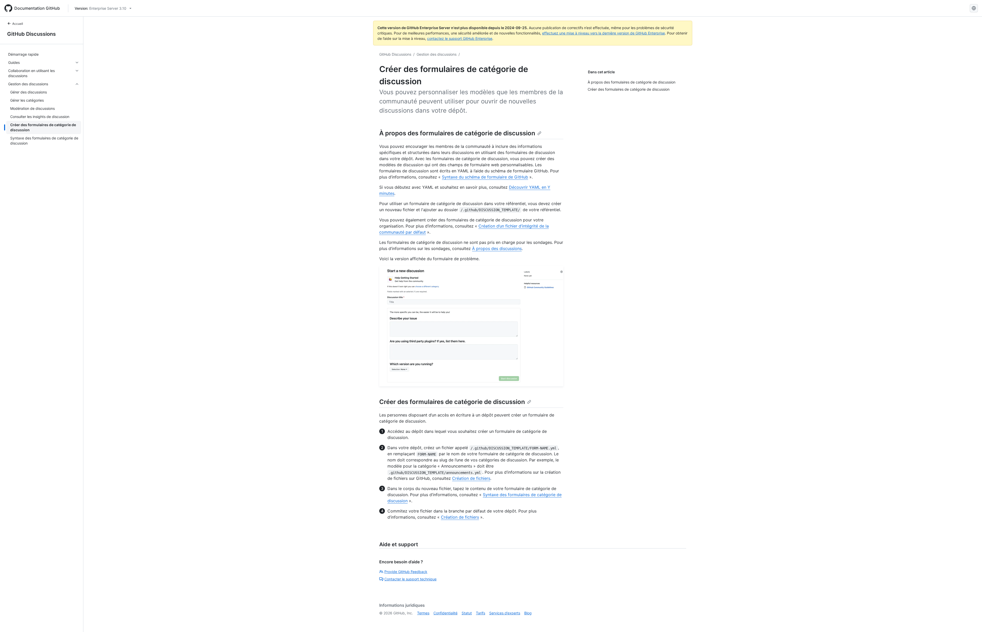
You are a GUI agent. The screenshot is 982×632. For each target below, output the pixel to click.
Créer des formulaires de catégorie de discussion (452, 402)
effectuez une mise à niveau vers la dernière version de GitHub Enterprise (603, 33)
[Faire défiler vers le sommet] (971, 621)
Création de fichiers (471, 478)
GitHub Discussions (31, 34)
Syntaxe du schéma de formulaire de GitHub (485, 177)
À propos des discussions (497, 248)
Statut (467, 613)
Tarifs (480, 613)
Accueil (17, 24)
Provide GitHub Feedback (405, 571)
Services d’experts (504, 613)
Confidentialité (445, 613)
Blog (528, 613)
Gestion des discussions (436, 54)
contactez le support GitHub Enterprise (459, 38)
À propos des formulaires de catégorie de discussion (457, 133)
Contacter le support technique (410, 579)
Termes (423, 613)
